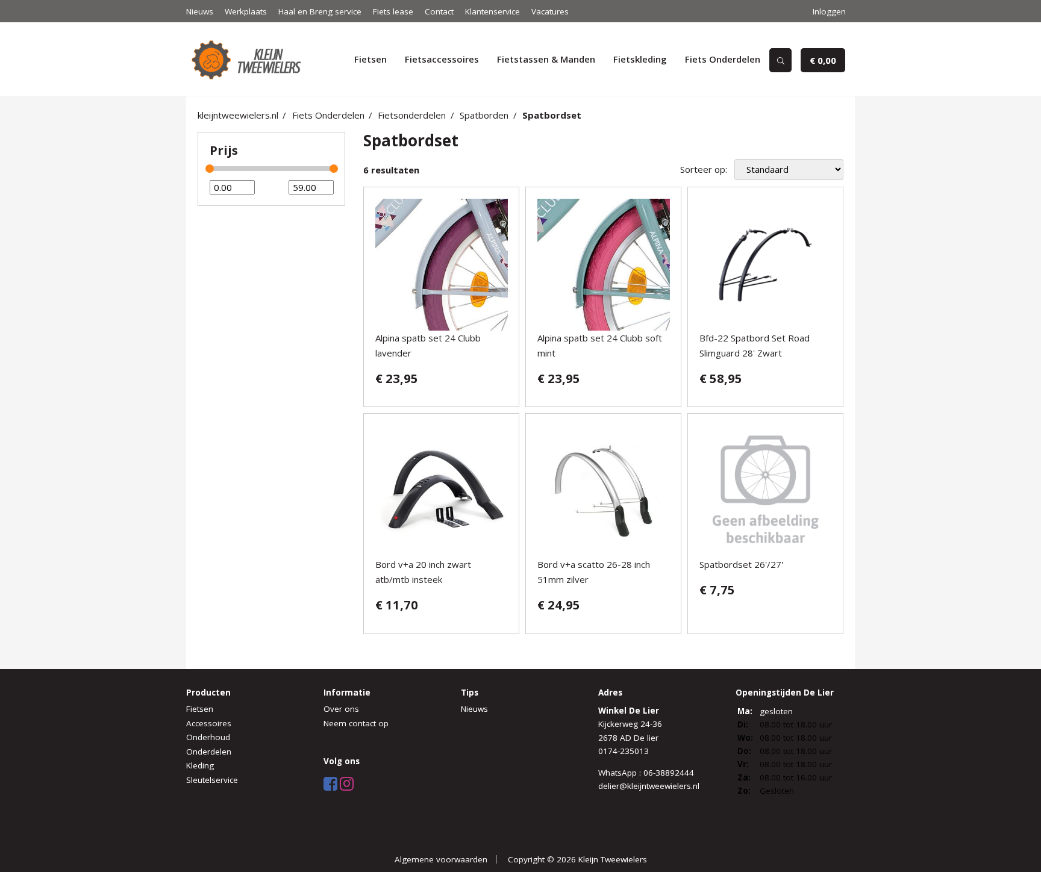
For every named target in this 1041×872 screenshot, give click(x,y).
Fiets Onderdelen (722, 59)
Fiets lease (393, 11)
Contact (439, 11)
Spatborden (484, 115)
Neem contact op (356, 723)
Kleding (200, 765)
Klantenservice (492, 11)
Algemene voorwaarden (441, 859)
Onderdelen (208, 751)
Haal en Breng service (319, 11)
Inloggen (829, 11)
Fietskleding (640, 59)
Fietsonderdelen (412, 115)
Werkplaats (246, 11)
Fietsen (370, 59)
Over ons (341, 708)
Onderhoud (208, 737)
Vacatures (550, 11)
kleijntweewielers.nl (238, 115)
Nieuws (199, 11)
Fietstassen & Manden (546, 59)
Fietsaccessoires (442, 59)
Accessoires (208, 723)
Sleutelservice (212, 779)
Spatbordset (551, 115)
